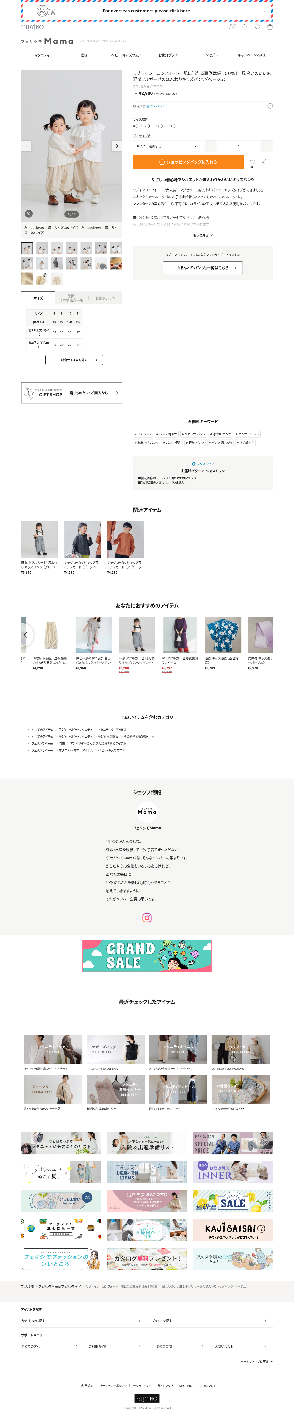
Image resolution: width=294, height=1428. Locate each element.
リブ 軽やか (247, 443)
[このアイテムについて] (270, 106)
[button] (117, 146)
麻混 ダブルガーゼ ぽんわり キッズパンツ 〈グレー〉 (39, 564)
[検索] (245, 27)
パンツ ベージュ (248, 434)
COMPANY (208, 1386)
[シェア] (264, 162)
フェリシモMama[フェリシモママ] (60, 1286)
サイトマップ (165, 1386)
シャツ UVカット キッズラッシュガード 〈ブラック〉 (81, 564)
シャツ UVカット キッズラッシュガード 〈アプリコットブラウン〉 (125, 567)
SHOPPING (187, 1386)
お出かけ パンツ (147, 443)
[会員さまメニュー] (232, 27)
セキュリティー (142, 1386)
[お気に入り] (257, 27)
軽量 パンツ (196, 443)
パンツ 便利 (173, 443)
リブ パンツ (144, 434)
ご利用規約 (86, 1386)
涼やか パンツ (222, 434)
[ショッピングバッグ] (270, 27)
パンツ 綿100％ (222, 443)
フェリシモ (27, 1286)
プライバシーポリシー (113, 1386)
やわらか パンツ (195, 434)
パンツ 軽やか (168, 434)
